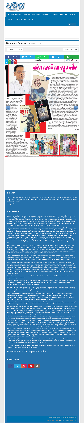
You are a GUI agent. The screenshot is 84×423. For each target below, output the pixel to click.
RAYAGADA (63, 14)
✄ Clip (20, 49)
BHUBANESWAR (16, 14)
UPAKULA (72, 14)
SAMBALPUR (26, 14)
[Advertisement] (42, 32)
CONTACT (11, 19)
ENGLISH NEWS (28, 19)
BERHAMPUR (36, 14)
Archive (72, 25)
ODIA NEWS (19, 19)
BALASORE (55, 14)
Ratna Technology (64, 420)
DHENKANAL (46, 14)
